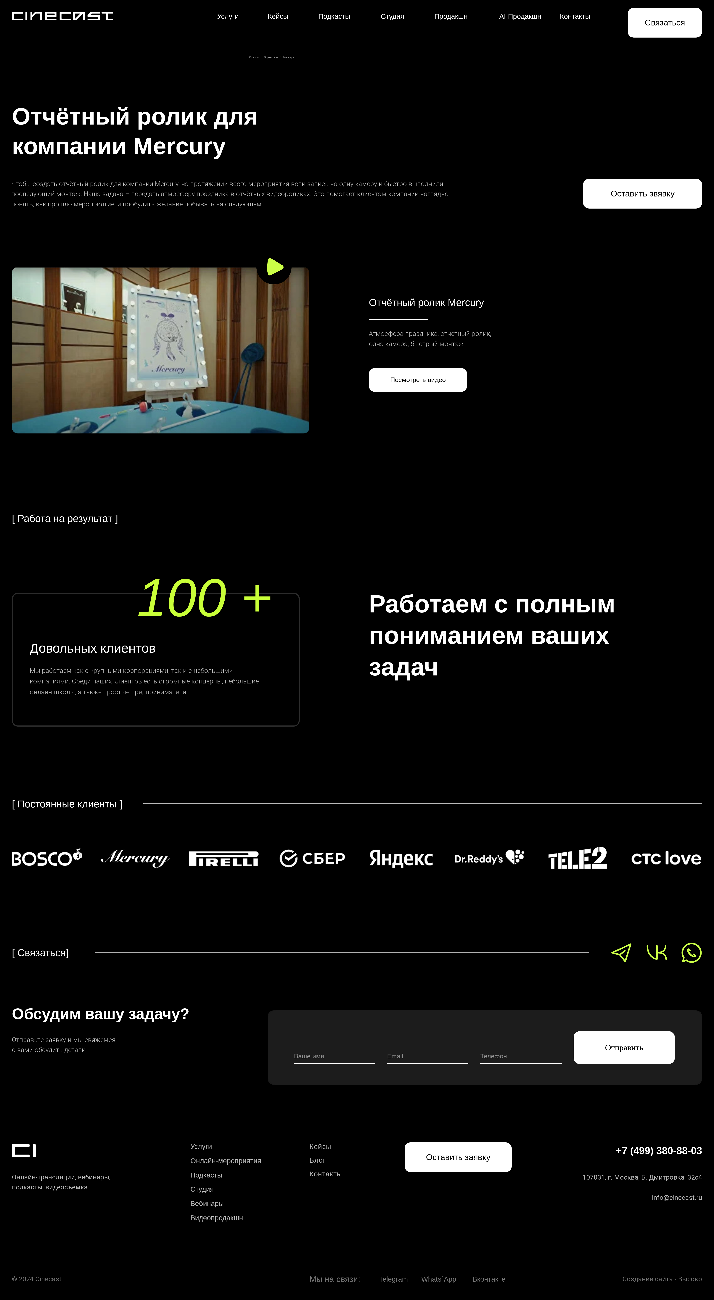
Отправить (624, 1047)
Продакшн (451, 16)
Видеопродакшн (216, 1218)
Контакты (575, 16)
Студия (392, 16)
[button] (665, 23)
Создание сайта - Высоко (662, 1279)
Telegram (393, 1279)
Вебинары (207, 1203)
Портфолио (271, 57)
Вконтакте (488, 1279)
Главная (254, 57)
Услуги (228, 16)
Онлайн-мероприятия (225, 1161)
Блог (317, 1160)
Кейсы (278, 16)
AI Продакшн (520, 16)
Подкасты (334, 16)
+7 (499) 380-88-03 (659, 1150)
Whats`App (438, 1279)
